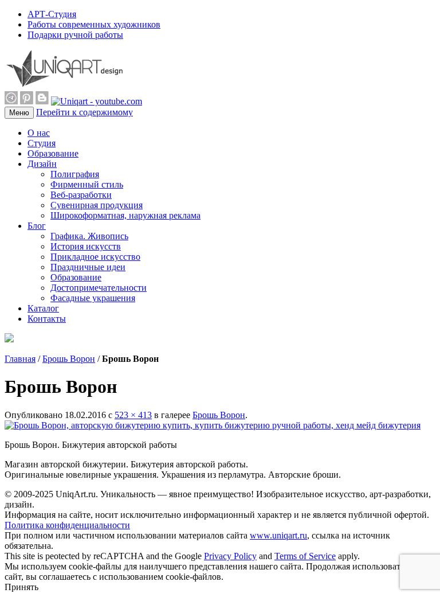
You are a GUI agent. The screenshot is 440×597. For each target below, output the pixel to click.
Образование (53, 153)
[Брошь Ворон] (213, 425)
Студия (42, 143)
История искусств (85, 246)
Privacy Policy (230, 556)
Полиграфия (74, 174)
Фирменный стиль (86, 184)
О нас (39, 133)
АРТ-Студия (52, 14)
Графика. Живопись (89, 236)
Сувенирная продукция (96, 205)
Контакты (47, 318)
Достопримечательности (98, 287)
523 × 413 (133, 415)
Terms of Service (305, 556)
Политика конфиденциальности (67, 525)
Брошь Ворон (68, 359)
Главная (20, 359)
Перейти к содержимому (84, 112)
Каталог (43, 308)
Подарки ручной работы (75, 35)
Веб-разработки (81, 195)
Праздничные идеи (87, 267)
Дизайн (42, 164)
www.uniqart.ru (278, 535)
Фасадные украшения (92, 298)
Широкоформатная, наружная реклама (125, 215)
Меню (19, 112)
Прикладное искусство (95, 257)
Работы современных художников (94, 24)
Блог (37, 226)
